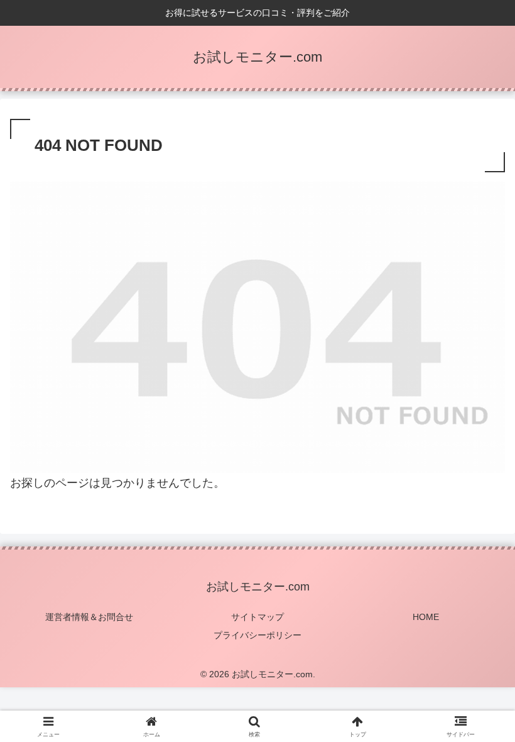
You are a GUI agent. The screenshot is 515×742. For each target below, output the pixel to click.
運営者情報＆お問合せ (89, 617)
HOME (426, 617)
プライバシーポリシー (257, 635)
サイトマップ (257, 617)
